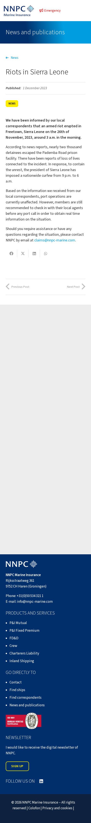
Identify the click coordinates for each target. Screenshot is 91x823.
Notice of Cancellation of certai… (40, 375)
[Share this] (11, 253)
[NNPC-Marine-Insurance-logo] (19, 10)
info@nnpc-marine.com (35, 601)
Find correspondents (25, 697)
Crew (13, 645)
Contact (16, 682)
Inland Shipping (22, 661)
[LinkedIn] (41, 781)
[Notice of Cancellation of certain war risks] (45, 347)
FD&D (14, 638)
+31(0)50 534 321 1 (30, 595)
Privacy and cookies (57, 808)
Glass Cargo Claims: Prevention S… (42, 449)
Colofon (34, 808)
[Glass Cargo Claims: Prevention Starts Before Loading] (45, 420)
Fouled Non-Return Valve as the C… (43, 523)
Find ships (17, 690)
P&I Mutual (18, 623)
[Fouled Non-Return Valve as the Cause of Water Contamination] (45, 494)
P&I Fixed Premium (24, 630)
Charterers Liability (24, 653)
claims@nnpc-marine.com (54, 240)
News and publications (27, 705)
